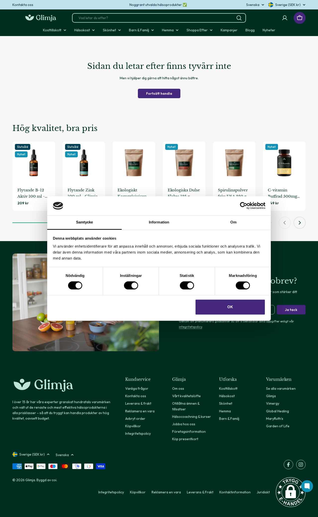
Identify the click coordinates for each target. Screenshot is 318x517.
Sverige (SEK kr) (288, 4)
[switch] (131, 286)
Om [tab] (233, 222)
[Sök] (239, 18)
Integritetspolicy (111, 492)
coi (54, 480)
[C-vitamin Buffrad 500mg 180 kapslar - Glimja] (284, 162)
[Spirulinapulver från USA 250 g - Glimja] (234, 162)
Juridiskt (263, 492)
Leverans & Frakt (200, 492)
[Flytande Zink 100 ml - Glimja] (84, 162)
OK (230, 307)
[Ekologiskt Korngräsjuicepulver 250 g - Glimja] (134, 162)
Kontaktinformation (235, 492)
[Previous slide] (285, 223)
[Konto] (285, 18)
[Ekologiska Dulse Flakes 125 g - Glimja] (184, 162)
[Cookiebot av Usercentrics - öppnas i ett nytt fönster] (243, 206)
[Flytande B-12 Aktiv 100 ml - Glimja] (33, 162)
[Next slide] (300, 223)
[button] (291, 492)
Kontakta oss (22, 4)
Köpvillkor (138, 492)
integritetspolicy (190, 327)
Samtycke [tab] (84, 222)
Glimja (30, 480)
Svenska (252, 4)
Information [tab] (159, 222)
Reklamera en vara (166, 492)
